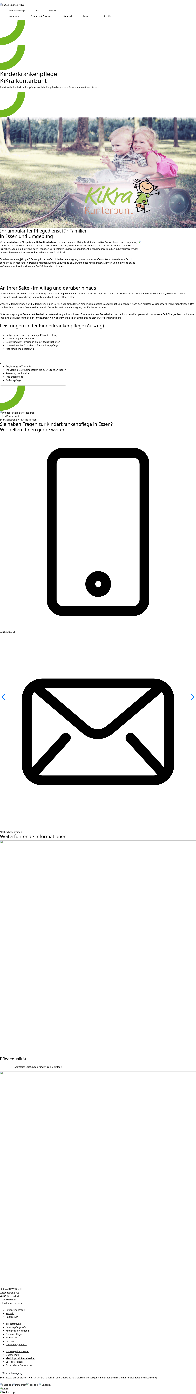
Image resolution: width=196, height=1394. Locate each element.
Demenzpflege (14, 1334)
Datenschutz (13, 1354)
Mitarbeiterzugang (12, 1373)
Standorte (68, 16)
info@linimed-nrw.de (11, 1303)
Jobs (37, 10)
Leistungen (13, 16)
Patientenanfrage (16, 10)
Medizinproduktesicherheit (20, 1358)
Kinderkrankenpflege (17, 1330)
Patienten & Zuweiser (41, 16)
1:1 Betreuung (13, 1323)
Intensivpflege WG (16, 1327)
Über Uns (107, 16)
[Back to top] (7, 1392)
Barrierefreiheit (14, 1361)
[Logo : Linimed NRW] (98, 1179)
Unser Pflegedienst (16, 1344)
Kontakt (53, 10)
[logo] (12, 5)
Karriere (87, 16)
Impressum (12, 1316)
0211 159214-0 (7, 1299)
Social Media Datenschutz (20, 1365)
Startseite (19, 1066)
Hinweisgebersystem (17, 1351)
